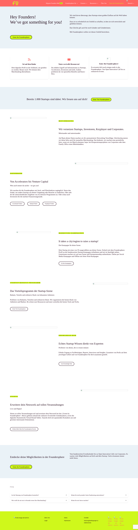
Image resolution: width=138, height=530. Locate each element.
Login (45, 520)
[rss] (29, 59)
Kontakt (86, 517)
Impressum (67, 520)
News (65, 517)
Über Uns (47, 517)
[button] (77, 3)
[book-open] (69, 59)
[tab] (39, 495)
